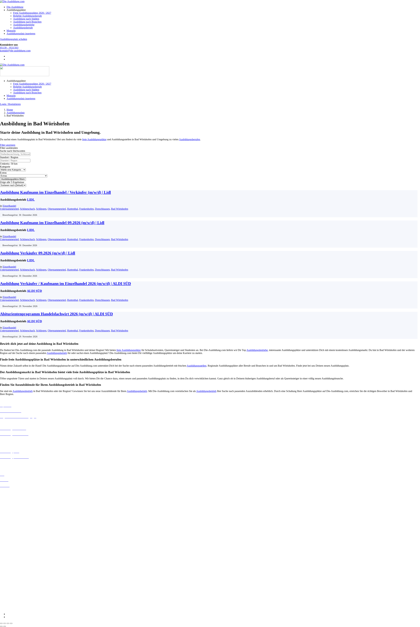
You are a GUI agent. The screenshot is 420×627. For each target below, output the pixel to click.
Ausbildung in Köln (10, 523)
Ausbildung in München (12, 538)
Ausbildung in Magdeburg (13, 532)
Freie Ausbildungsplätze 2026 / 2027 (32, 12)
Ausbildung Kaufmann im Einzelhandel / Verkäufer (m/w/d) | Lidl (55, 192)
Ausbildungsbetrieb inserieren (15, 463)
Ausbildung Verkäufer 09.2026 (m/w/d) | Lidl (37, 253)
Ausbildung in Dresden (12, 500)
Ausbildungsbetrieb (57, 353)
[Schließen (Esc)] (11, 623)
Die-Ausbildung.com (19, 608)
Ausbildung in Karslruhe (13, 520)
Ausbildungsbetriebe (23, 24)
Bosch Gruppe (7, 553)
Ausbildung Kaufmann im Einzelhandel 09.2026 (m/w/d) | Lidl (52, 223)
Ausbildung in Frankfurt (12, 509)
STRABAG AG (8, 599)
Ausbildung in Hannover (13, 515)
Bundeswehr (6, 555)
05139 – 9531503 (9, 47)
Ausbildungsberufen (189, 139)
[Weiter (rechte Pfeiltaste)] (4, 626)
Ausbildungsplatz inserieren (21, 33)
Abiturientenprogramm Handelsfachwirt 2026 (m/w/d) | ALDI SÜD (56, 314)
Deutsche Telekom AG (12, 564)
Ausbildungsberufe (23, 27)
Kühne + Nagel (8, 585)
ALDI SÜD (34, 291)
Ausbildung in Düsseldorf (13, 503)
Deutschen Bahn (8, 558)
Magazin (11, 30)
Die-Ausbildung (15, 7)
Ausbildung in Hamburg (12, 512)
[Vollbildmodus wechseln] (4, 623)
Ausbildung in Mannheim (13, 535)
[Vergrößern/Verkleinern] (1, 623)
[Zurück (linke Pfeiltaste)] (1, 626)
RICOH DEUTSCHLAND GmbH (18, 594)
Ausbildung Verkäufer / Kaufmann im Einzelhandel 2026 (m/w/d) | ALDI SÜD (65, 283)
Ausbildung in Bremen (12, 494)
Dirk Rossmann (8, 567)
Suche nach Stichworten (12, 150)
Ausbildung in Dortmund (13, 497)
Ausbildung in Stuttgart (12, 544)
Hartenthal (72, 208)
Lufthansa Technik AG (12, 588)
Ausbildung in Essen (10, 506)
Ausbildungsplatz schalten (13, 39)
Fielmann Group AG (10, 579)
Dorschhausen (102, 208)
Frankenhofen (86, 208)
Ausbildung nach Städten (26, 18)
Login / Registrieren (10, 104)
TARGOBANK (8, 602)
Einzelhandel (9, 205)
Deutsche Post (7, 561)
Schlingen (41, 208)
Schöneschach (27, 208)
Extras (3, 172)
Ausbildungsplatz (16, 112)
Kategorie (5, 166)
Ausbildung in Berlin (11, 491)
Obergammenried (57, 208)
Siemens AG (6, 596)
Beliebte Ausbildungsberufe (27, 15)
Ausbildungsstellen (196, 365)
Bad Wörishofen (119, 208)
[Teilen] (8, 623)
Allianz (4, 550)
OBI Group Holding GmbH (14, 591)
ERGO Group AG (9, 573)
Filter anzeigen (7, 145)
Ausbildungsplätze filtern (13, 179)
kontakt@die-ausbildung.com (15, 50)
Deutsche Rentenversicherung (15, 570)
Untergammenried (9, 208)
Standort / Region (9, 157)
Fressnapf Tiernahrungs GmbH (16, 582)
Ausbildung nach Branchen (27, 21)
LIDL (31, 199)
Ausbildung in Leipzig (11, 526)
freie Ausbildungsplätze (94, 139)
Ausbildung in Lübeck (11, 529)
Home (10, 109)
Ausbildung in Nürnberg (12, 541)
